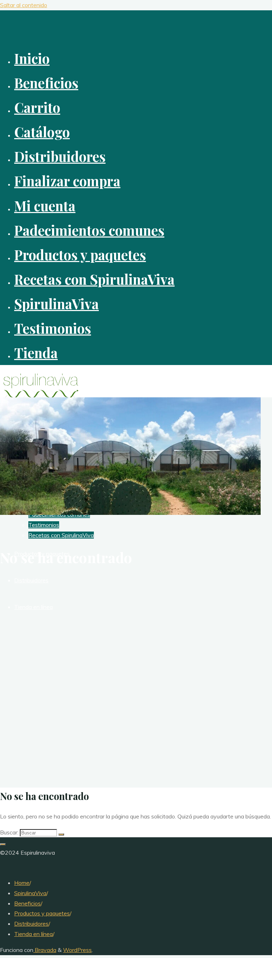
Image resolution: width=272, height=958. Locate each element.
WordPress (77, 949)
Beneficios (27, 903)
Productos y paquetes (42, 913)
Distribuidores (31, 923)
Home (21, 882)
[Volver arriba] (3, 844)
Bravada (44, 949)
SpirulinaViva (30, 893)
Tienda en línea (33, 933)
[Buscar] (61, 834)
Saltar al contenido (23, 5)
